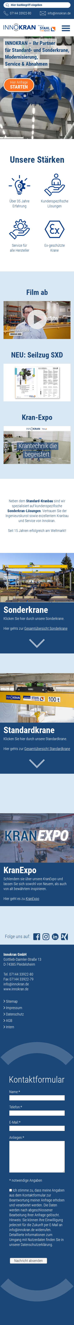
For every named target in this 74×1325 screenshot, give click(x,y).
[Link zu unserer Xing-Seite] (64, 936)
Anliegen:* (16, 1137)
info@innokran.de (59, 13)
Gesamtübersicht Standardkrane (47, 749)
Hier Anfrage (19, 85)
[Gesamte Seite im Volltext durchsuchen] (6, 5)
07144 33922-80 (20, 13)
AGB (9, 1020)
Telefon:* (15, 1107)
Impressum (14, 1008)
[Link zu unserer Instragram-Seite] (46, 936)
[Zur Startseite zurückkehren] (29, 26)
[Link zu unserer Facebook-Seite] (36, 936)
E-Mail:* (15, 1122)
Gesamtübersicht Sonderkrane (45, 628)
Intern (10, 1027)
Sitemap (12, 1001)
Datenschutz (15, 1014)
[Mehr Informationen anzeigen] (37, 642)
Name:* (14, 1092)
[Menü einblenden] (66, 31)
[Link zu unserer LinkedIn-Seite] (55, 936)
